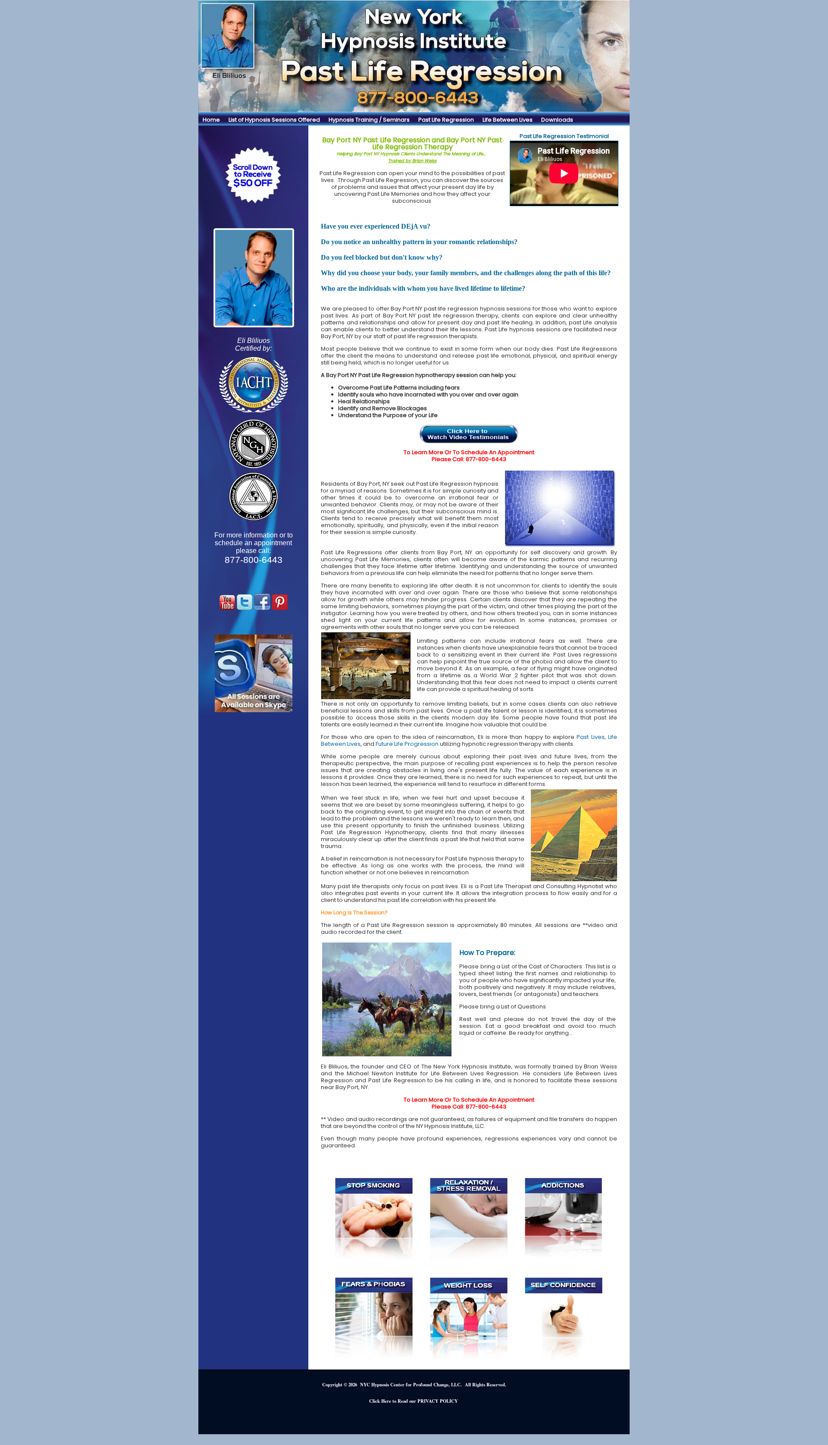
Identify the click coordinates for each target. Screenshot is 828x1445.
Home (211, 120)
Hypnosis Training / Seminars (369, 120)
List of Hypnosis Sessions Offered (274, 120)
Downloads (557, 120)
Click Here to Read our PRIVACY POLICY (413, 1401)
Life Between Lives (508, 120)
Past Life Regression (446, 120)
